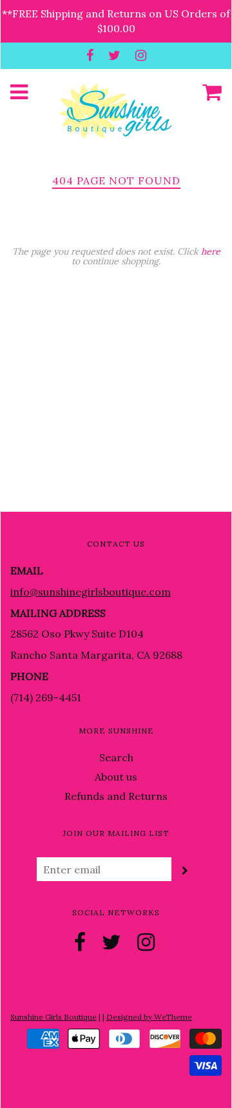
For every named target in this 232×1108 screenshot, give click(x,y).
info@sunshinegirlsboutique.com (90, 591)
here (210, 251)
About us (116, 776)
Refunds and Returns (116, 796)
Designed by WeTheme (149, 1017)
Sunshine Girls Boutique (53, 1017)
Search (116, 757)
